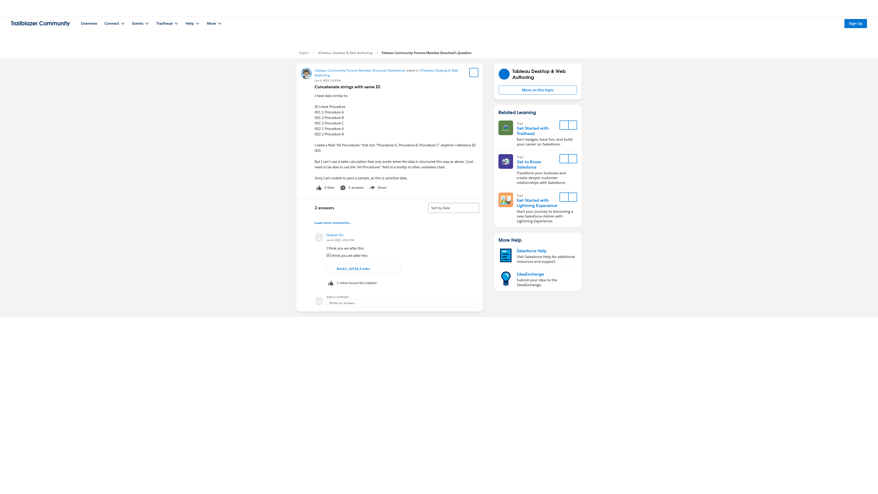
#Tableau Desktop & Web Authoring (345, 53)
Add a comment (338, 297)
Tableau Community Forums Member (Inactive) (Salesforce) (360, 70)
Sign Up (855, 23)
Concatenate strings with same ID (347, 86)
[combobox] (453, 208)
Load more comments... (333, 223)
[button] (538, 90)
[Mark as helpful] (331, 283)
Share (377, 188)
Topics (304, 53)
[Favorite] (474, 72)
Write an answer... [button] (343, 303)
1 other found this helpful (357, 283)
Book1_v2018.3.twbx (353, 269)
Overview (89, 23)
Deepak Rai (335, 235)
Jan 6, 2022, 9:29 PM (328, 80)
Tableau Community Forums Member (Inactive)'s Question (426, 53)
